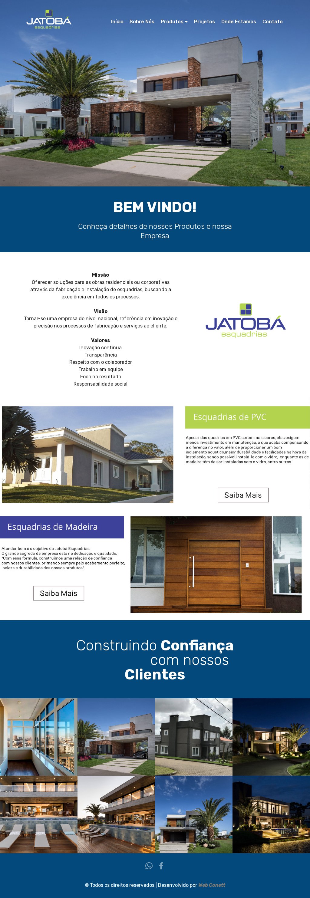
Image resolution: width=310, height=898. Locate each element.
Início (117, 22)
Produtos (172, 22)
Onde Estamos (238, 22)
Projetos (204, 22)
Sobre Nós (142, 22)
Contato (272, 22)
